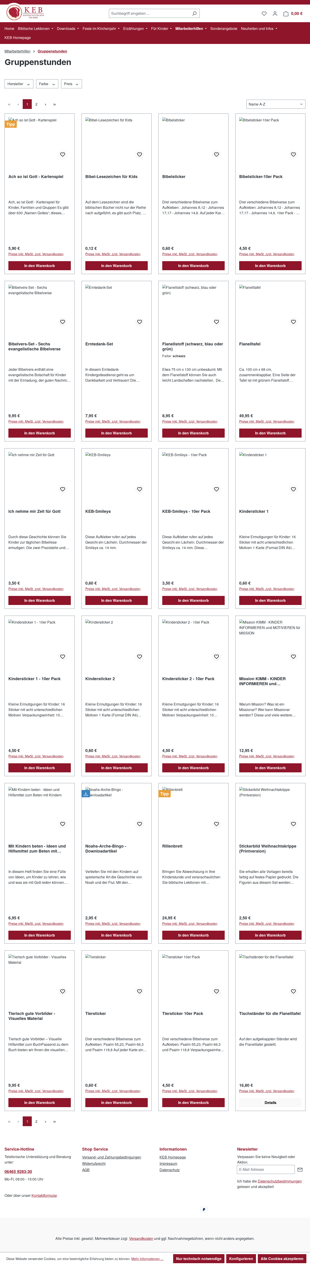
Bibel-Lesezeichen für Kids (111, 176)
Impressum (168, 1163)
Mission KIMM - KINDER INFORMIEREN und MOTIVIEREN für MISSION (264, 681)
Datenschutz (170, 1169)
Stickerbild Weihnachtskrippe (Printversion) (267, 848)
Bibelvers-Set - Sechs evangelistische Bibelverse (34, 346)
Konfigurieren (241, 1258)
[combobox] (149, 13)
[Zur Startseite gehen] (27, 12)
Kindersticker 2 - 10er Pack (188, 679)
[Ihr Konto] (275, 13)
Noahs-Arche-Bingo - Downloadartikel (105, 848)
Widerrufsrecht (94, 1163)
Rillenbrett (172, 846)
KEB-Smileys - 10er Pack (186, 511)
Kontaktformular (44, 1195)
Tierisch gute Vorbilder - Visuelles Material (31, 1016)
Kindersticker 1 (254, 511)
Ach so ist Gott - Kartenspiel (35, 176)
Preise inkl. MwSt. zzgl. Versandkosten (36, 254)
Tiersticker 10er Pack (182, 1013)
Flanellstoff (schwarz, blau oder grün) (192, 346)
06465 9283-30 (18, 1171)
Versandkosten (141, 1238)
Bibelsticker (173, 176)
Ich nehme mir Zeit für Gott (34, 511)
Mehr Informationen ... (147, 1258)
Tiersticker (95, 1013)
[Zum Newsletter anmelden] (300, 1169)
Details (270, 1102)
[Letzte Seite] (54, 104)
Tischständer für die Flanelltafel (270, 1013)
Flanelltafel (250, 344)
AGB (86, 1169)
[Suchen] (194, 13)
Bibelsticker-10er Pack (261, 176)
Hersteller (15, 83)
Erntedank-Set (99, 344)
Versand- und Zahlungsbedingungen (111, 1157)
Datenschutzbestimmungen (280, 1181)
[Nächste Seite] (45, 104)
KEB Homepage (173, 1157)
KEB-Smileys (98, 511)
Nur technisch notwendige (198, 1258)
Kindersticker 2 (100, 679)
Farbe (44, 83)
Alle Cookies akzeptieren (282, 1258)
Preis (68, 83)
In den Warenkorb (39, 265)
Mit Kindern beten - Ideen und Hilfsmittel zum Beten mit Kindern (37, 848)
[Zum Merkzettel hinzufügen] (62, 154)
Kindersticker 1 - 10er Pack (34, 679)
